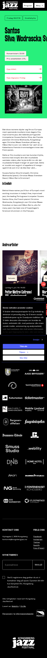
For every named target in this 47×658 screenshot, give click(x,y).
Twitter (36, 542)
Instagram (37, 539)
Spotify (36, 545)
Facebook (37, 536)
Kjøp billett (11, 69)
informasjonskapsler (25, 613)
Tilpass (22, 352)
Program (28, 5)
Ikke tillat (23, 358)
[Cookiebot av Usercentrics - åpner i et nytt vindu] (33, 299)
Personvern (7, 613)
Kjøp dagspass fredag (16, 77)
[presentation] (3, 284)
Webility (15, 606)
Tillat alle (23, 346)
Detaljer (36, 340)
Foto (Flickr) (38, 548)
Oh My (23, 606)
